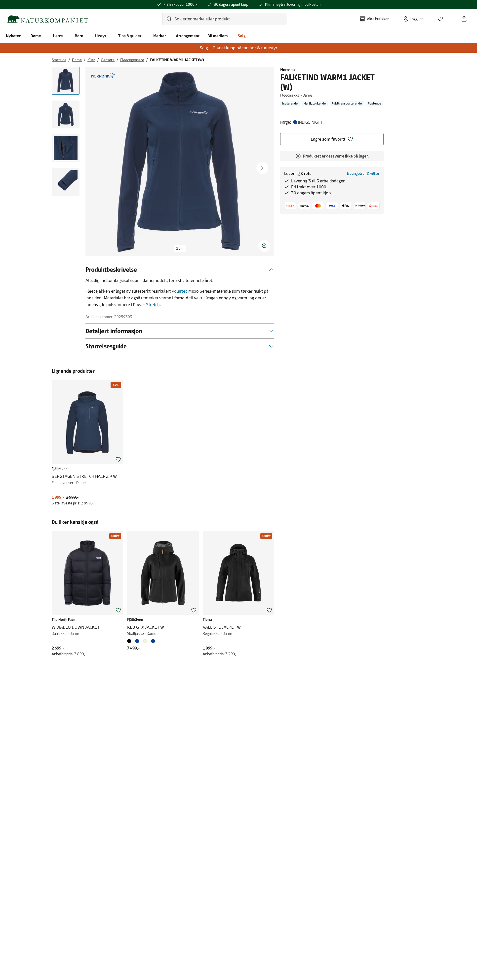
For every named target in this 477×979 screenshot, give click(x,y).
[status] (180, 248)
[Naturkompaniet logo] (47, 19)
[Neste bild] (262, 168)
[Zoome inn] (264, 246)
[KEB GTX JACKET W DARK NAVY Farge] (153, 641)
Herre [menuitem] (58, 36)
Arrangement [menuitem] (187, 36)
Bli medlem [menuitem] (217, 36)
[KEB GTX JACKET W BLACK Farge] (130, 641)
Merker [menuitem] (159, 36)
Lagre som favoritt (328, 139)
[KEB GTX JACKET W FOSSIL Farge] (145, 641)
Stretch (153, 304)
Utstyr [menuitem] (100, 36)
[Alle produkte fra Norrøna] (103, 75)
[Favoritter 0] (442, 17)
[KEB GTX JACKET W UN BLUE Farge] (137, 641)
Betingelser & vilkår (363, 173)
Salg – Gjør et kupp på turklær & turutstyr (238, 48)
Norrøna (287, 69)
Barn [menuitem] (79, 36)
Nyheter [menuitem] (13, 36)
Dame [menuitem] (36, 36)
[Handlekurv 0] (466, 17)
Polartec (179, 291)
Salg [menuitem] (241, 36)
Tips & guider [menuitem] (129, 36)
